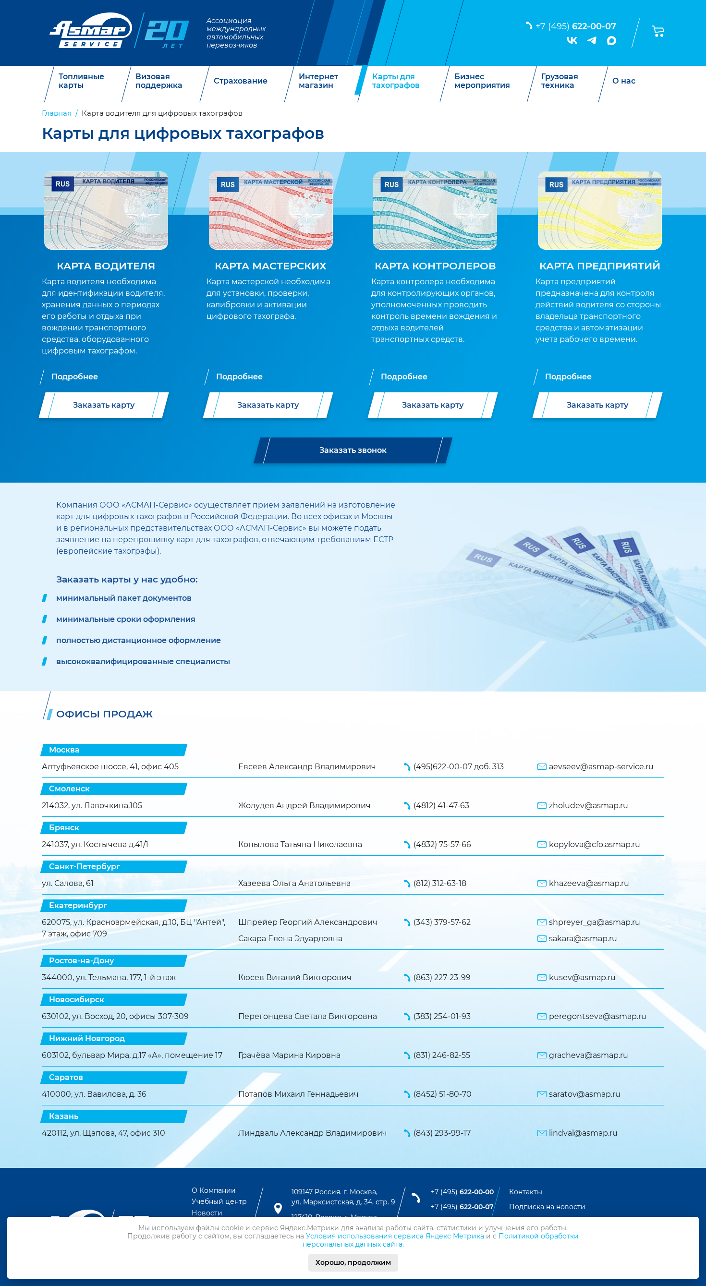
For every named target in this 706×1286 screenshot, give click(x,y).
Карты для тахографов (396, 81)
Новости (207, 1213)
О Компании (214, 1190)
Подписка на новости (547, 1206)
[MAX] (611, 40)
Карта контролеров (435, 266)
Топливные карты (81, 81)
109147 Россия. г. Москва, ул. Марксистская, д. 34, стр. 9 (343, 1197)
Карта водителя (106, 266)
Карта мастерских (271, 266)
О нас (623, 81)
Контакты (525, 1192)
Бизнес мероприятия (482, 81)
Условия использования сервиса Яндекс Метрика (395, 1236)
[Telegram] (592, 40)
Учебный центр (219, 1201)
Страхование (241, 81)
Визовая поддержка (159, 81)
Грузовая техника (559, 81)
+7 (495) (576, 26)
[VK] (572, 40)
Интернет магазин (318, 81)
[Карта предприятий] (600, 212)
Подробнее (74, 376)
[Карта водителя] (106, 212)
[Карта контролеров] (435, 212)
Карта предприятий (599, 266)
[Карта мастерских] (271, 212)
